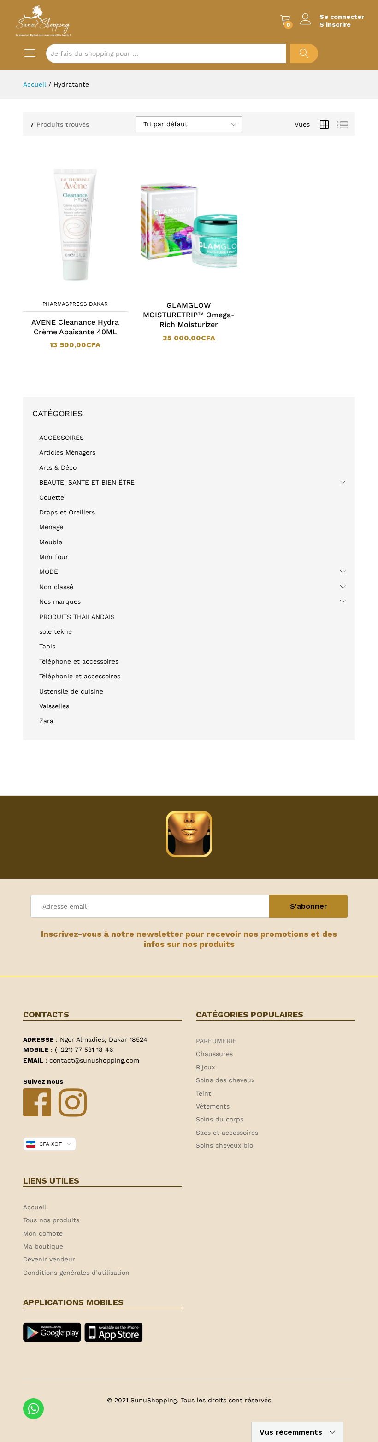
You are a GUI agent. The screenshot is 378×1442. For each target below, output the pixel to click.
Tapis (47, 646)
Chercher (304, 53)
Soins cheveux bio (224, 1145)
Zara (46, 720)
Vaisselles (54, 706)
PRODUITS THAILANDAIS (77, 616)
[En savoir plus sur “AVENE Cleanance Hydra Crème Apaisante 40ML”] (63, 290)
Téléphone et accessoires (78, 661)
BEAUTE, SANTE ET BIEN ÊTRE (87, 482)
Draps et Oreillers (67, 512)
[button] (177, 290)
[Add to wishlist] (84, 290)
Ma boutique (43, 1246)
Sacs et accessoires (227, 1132)
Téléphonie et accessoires (79, 676)
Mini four (53, 556)
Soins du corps (219, 1119)
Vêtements (213, 1106)
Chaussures (214, 1053)
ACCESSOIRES (61, 437)
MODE (48, 571)
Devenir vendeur (49, 1259)
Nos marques (60, 601)
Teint (203, 1093)
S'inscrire (335, 24)
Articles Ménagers (67, 452)
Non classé (56, 586)
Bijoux (205, 1067)
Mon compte (43, 1233)
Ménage (51, 527)
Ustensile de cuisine (71, 691)
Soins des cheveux (225, 1080)
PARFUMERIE (216, 1041)
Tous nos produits (51, 1220)
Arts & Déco (58, 467)
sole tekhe (55, 631)
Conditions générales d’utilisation (76, 1272)
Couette (51, 497)
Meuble (50, 542)
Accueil (34, 1207)
